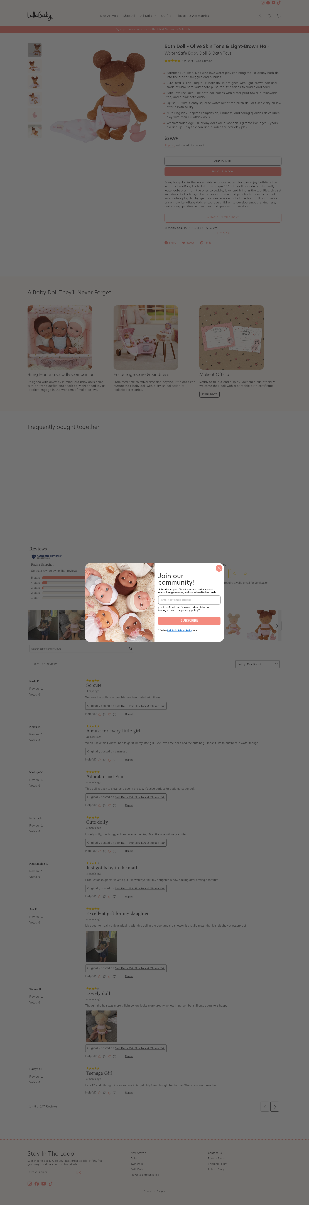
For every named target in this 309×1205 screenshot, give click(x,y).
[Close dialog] (219, 568)
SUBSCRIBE (189, 621)
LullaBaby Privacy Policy (179, 631)
